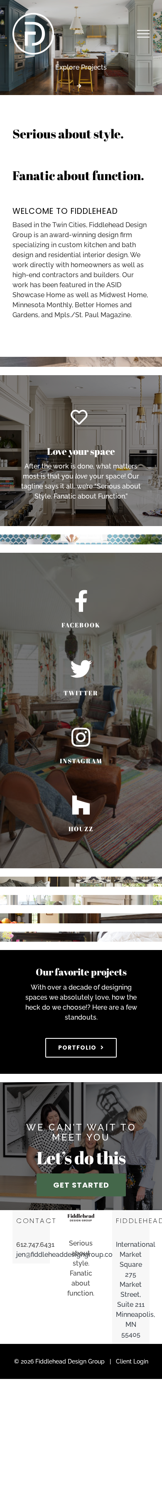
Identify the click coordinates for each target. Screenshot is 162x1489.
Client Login (132, 1361)
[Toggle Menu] (143, 34)
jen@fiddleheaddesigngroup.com (31, 1254)
